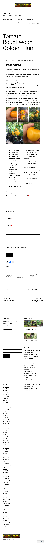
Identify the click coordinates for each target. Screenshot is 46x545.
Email (7, 240)
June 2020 (5, 470)
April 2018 (5, 514)
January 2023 (6, 423)
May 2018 (5, 512)
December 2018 (6, 503)
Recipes (5, 22)
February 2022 (6, 440)
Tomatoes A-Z (19, 19)
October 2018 (6, 505)
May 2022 (5, 434)
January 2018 (6, 520)
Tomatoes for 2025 (29, 365)
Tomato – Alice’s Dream (29, 360)
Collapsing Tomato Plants (30, 373)
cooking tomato (33, 287)
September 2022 (7, 427)
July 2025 (5, 388)
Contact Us (23, 22)
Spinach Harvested (7, 329)
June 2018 (5, 510)
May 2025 (5, 390)
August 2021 (6, 448)
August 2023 (6, 409)
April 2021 (5, 455)
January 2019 (6, 501)
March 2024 (6, 402)
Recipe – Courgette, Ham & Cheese (32, 379)
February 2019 (6, 499)
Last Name (9, 225)
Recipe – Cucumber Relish (9, 325)
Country (8, 232)
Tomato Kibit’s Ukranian (10, 274)
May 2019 (5, 493)
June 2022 (5, 432)
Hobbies (10, 22)
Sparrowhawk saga (7, 323)
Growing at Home (31, 19)
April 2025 (5, 392)
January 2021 (6, 459)
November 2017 (6, 524)
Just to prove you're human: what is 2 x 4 (16, 247)
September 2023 (7, 407)
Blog (17, 22)
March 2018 (5, 516)
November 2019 (6, 482)
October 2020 (6, 463)
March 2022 (6, 438)
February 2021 (6, 457)
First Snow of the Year (29, 367)
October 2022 (6, 425)
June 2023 (5, 413)
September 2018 (7, 507)
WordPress (15, 539)
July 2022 (5, 430)
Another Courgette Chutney (9, 327)
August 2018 (6, 509)
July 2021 (5, 449)
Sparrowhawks (28, 371)
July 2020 (5, 469)
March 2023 (6, 419)
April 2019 (5, 495)
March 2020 (6, 476)
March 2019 (5, 497)
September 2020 (7, 465)
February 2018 (6, 518)
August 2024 (6, 398)
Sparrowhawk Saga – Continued (10, 321)
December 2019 (6, 480)
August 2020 (6, 467)
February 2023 (6, 421)
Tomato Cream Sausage (32, 274)
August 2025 (6, 387)
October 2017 (6, 526)
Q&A (33, 22)
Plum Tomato (34, 289)
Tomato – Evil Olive (28, 362)
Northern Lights (28, 369)
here (12, 84)
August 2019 (6, 488)
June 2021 (5, 451)
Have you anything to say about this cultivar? (17, 195)
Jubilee (11, 183)
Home (4, 19)
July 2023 (5, 411)
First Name (9, 218)
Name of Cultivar (10, 211)
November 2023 (7, 404)
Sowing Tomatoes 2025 (30, 363)
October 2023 (6, 406)
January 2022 (6, 442)
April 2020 (5, 474)
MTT (8, 289)
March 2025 (6, 394)
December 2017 (6, 522)
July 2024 (5, 400)
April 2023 (5, 417)
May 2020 (5, 472)
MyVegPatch (7, 13)
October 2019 (6, 484)
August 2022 (6, 428)
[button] (27, 325)
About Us (9, 19)
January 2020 (6, 478)
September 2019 (7, 486)
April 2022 (5, 436)
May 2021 (5, 453)
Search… (5, 347)
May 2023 (5, 415)
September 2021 (7, 446)
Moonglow (15, 181)
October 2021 (6, 444)
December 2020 (6, 461)
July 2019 (5, 489)
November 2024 (7, 396)
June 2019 (5, 491)
